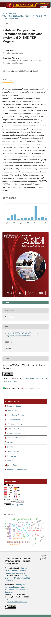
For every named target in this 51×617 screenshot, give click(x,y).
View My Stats (17, 505)
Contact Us (11, 456)
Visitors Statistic (14, 451)
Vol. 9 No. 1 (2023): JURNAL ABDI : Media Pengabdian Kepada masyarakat (24, 17)
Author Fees (12, 465)
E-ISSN (10, 447)
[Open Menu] (2, 4)
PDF (7, 302)
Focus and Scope (14, 406)
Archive (10, 460)
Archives (13, 13)
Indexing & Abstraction (16, 438)
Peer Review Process (15, 415)
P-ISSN (10, 442)
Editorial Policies (13, 420)
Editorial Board (13, 429)
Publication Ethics (15, 424)
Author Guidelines (14, 433)
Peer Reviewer (13, 410)
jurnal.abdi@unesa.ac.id (16, 602)
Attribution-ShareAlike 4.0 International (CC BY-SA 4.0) (17, 577)
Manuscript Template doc (17, 470)
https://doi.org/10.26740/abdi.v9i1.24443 (22, 71)
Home (4, 13)
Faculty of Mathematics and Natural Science (15, 587)
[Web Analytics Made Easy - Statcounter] (7, 505)
